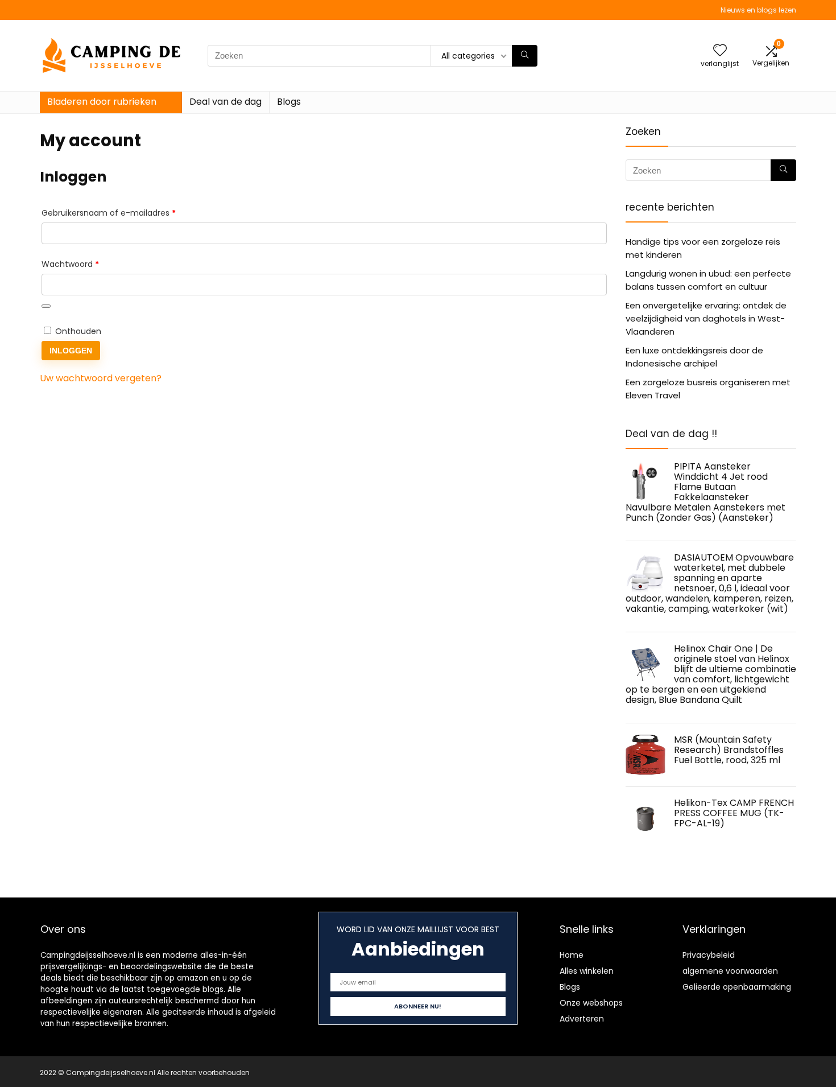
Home (571, 955)
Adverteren (582, 1018)
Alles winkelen (587, 971)
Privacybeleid (708, 955)
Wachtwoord (84, 264)
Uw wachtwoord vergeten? (101, 378)
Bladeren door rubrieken (101, 101)
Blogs (289, 101)
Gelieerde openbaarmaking (736, 987)
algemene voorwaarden (730, 971)
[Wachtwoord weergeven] (46, 306)
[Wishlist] (720, 51)
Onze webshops (591, 1002)
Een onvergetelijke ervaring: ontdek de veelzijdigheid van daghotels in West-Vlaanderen (706, 318)
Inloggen (70, 350)
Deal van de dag (225, 101)
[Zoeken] (524, 56)
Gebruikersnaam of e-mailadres (122, 213)
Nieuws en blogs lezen (758, 10)
